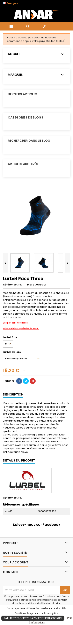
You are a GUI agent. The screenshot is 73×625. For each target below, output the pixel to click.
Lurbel (42, 284)
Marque (32, 284)
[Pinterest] (33, 381)
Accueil (14, 54)
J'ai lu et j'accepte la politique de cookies (33, 618)
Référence (10, 284)
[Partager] (19, 381)
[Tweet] (26, 381)
